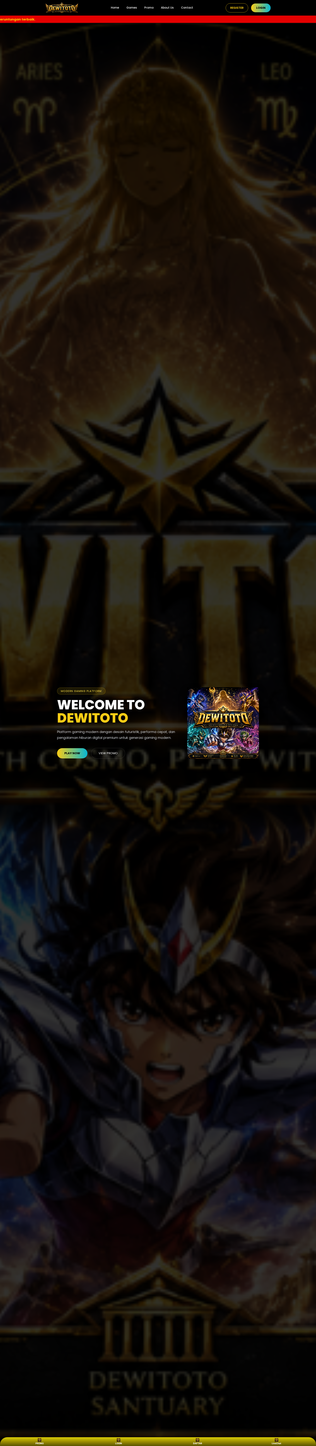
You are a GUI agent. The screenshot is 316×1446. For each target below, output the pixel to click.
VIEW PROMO (108, 753)
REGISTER (237, 8)
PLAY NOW (72, 753)
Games (131, 8)
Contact (187, 8)
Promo (149, 8)
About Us (167, 8)
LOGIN (261, 8)
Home (115, 8)
